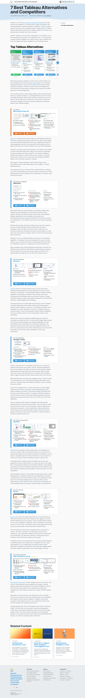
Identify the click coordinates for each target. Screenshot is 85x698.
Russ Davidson (47, 15)
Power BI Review (47, 676)
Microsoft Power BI (16, 61)
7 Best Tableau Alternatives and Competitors (25, 1)
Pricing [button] (31, 133)
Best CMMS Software (32, 672)
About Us (13, 673)
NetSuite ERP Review (48, 674)
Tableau (43, 26)
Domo (15, 491)
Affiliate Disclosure (16, 679)
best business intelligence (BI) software (33, 22)
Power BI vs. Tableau (65, 676)
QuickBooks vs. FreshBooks (66, 678)
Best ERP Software (31, 676)
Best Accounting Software (33, 671)
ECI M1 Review (46, 671)
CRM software (33, 83)
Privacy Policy (14, 682)
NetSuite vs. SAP (64, 674)
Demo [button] (19, 133)
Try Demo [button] (16, 74)
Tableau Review (47, 679)
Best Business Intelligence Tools (62, 644)
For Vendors (14, 684)
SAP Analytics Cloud (21, 556)
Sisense (36, 61)
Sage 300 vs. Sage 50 (65, 679)
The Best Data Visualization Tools (19, 644)
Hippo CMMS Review (48, 672)
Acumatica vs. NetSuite (65, 671)
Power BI (12, 138)
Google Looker (49, 61)
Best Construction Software (33, 674)
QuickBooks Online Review (49, 678)
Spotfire (16, 422)
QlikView (25, 63)
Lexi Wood (37, 657)
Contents (63, 23)
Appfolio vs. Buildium (65, 672)
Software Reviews (16, 675)
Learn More (16, 76)
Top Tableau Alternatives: (67, 25)
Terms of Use (14, 681)
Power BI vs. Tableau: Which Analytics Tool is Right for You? (42, 644)
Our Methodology (16, 677)
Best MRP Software (31, 678)
